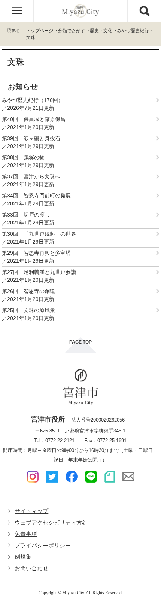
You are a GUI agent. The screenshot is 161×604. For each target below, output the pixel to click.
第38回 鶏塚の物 (23, 157)
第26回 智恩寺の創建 (28, 291)
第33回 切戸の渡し (26, 215)
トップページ (39, 30)
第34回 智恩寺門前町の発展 (36, 196)
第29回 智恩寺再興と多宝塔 (36, 253)
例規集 (23, 556)
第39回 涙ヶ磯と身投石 (31, 138)
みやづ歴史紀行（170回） (35, 100)
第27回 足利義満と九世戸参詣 (39, 272)
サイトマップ (31, 511)
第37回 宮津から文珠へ (31, 176)
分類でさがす (71, 30)
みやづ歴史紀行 (133, 30)
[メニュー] (17, 11)
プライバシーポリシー (43, 545)
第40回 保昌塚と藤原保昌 (34, 119)
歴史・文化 (101, 30)
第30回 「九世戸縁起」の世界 (39, 234)
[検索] (144, 11)
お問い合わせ (31, 568)
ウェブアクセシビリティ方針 (51, 522)
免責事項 (26, 534)
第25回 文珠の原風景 (28, 310)
